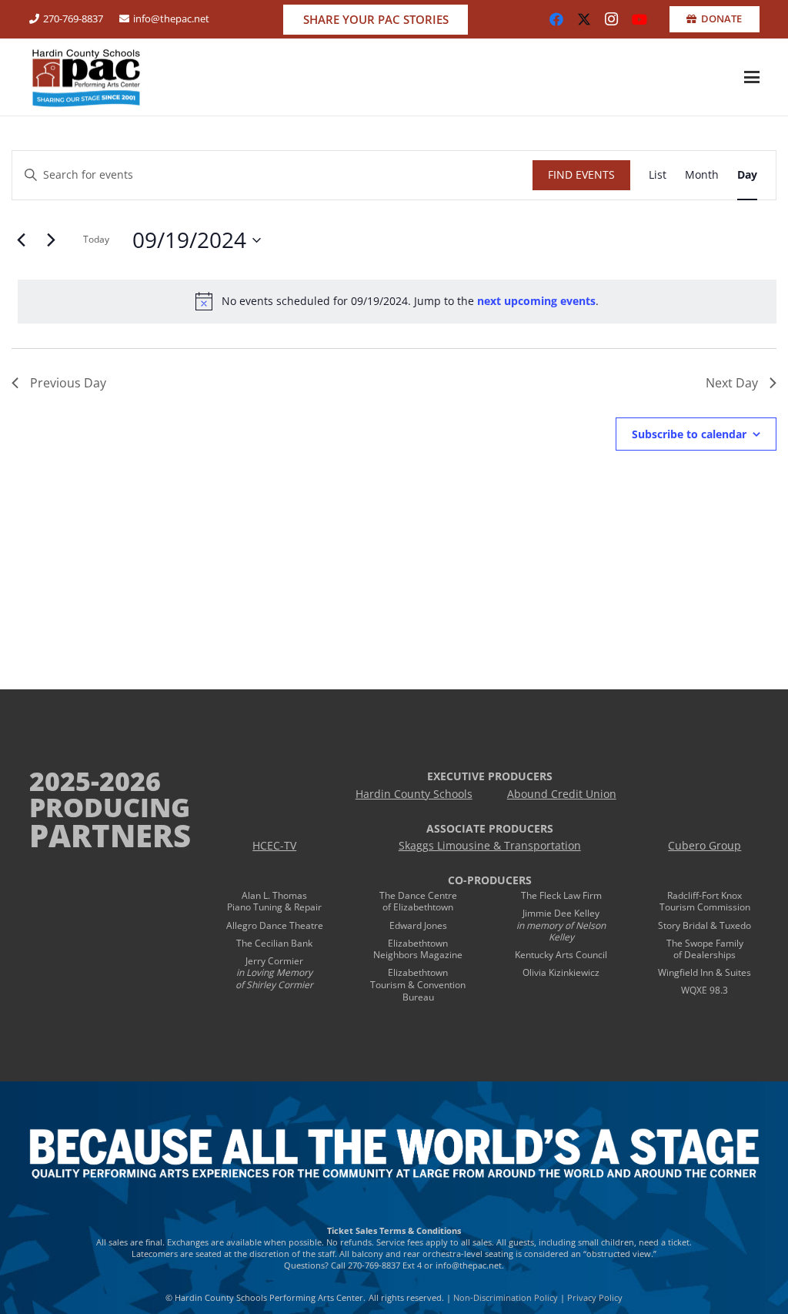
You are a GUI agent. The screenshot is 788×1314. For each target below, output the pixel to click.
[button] (752, 77)
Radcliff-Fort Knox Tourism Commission (704, 901)
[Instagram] (612, 19)
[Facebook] (556, 19)
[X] (584, 19)
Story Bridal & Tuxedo (704, 925)
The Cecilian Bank (274, 943)
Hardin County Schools (414, 794)
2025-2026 (95, 781)
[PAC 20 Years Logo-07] (86, 77)
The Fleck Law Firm (561, 895)
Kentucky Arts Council (561, 954)
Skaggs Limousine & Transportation (490, 846)
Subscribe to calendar (689, 434)
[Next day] (51, 240)
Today (96, 239)
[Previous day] (21, 240)
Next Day (732, 382)
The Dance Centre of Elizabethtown (418, 901)
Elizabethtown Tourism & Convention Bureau (418, 984)
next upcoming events (536, 300)
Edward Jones (418, 925)
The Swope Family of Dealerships (704, 949)
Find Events (581, 174)
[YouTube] (639, 19)
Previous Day (68, 382)
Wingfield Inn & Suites (704, 972)
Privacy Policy (595, 1297)
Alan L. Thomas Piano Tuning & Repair (274, 901)
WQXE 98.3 (704, 990)
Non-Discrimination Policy (505, 1297)
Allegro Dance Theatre (274, 925)
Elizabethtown (418, 943)
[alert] (397, 301)
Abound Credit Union (561, 794)
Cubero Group (704, 846)
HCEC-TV (274, 846)
